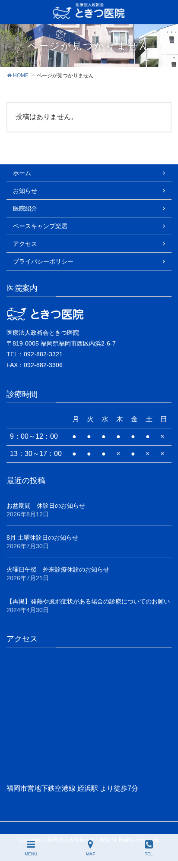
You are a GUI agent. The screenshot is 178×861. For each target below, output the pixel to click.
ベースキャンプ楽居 (40, 226)
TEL (149, 854)
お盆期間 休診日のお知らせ (45, 505)
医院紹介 (25, 208)
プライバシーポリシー (43, 261)
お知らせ (25, 190)
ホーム (22, 173)
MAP (90, 854)
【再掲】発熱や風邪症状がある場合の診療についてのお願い (88, 601)
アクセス (25, 243)
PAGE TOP (163, 822)
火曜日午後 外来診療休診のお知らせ (57, 569)
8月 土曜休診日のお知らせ (42, 537)
